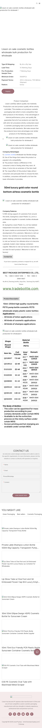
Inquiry (7, 91)
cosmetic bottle (9, 155)
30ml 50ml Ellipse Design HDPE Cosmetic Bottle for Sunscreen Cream (20, 614)
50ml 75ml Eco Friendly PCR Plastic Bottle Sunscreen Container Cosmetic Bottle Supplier (21, 649)
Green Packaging (9, 514)
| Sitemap (21, 724)
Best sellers (21, 514)
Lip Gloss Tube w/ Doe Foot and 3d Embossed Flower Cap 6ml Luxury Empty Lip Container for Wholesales (20, 580)
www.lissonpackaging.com (31, 722)
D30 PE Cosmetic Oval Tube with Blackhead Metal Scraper (17, 683)
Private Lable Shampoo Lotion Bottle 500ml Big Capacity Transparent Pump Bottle (19, 546)
